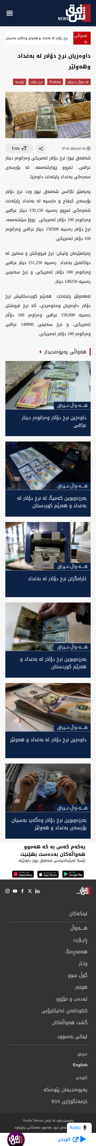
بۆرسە (19, 82)
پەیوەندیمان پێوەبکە (65, 1089)
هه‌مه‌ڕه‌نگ (76, 951)
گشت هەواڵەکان (69, 1022)
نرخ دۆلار (37, 82)
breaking (55, 82)
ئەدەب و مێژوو (71, 998)
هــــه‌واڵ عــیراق (78, 82)
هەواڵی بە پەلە (80, 41)
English (80, 1066)
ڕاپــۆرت (80, 939)
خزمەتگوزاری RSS (69, 1101)
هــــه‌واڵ (78, 928)
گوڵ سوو (77, 975)
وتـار (83, 963)
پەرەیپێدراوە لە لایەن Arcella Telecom (48, 1120)
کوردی (81, 1077)
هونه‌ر (81, 987)
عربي (82, 1054)
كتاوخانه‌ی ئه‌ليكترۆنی (64, 1010)
